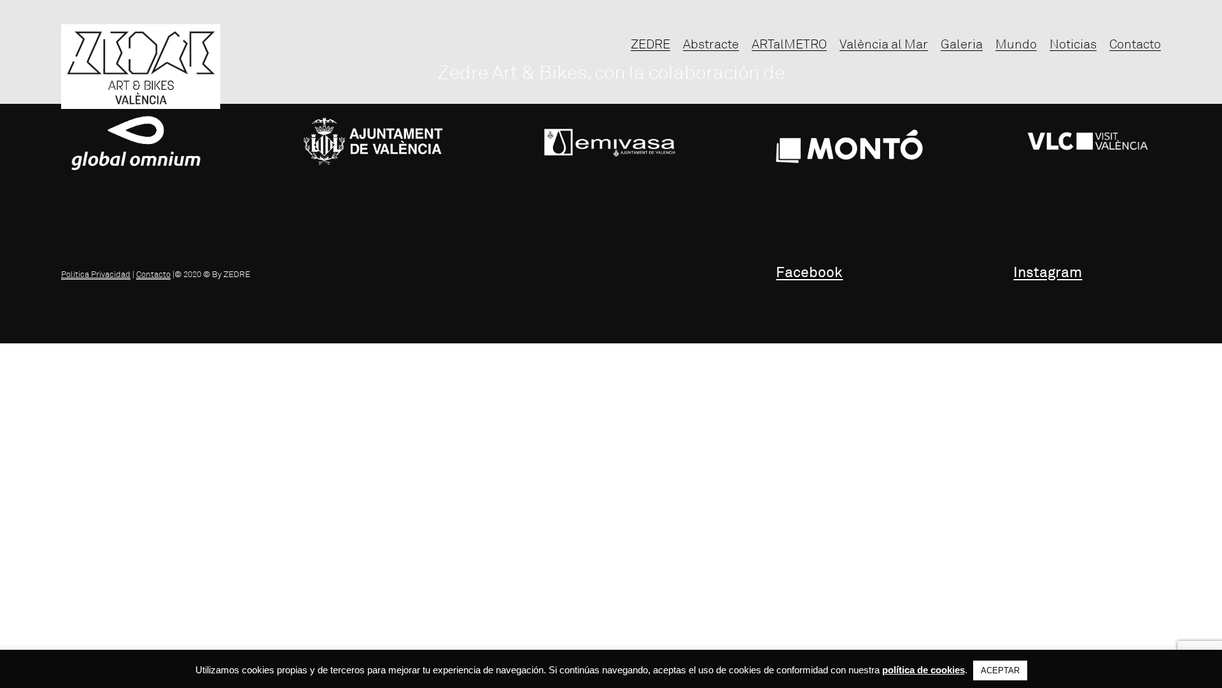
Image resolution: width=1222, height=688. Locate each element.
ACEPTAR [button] (1000, 670)
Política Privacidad (95, 274)
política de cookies (923, 669)
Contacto (153, 274)
